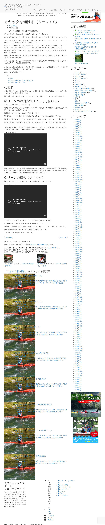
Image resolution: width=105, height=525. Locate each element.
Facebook (51, 516)
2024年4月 (78, 167)
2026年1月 (78, 134)
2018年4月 (78, 313)
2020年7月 (78, 258)
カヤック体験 (52, 10)
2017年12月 (79, 322)
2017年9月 (78, 328)
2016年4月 (78, 363)
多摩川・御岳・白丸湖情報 (83, 91)
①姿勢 (10, 78)
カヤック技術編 (12, 26)
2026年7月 (78, 122)
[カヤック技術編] (86, 15)
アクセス (71, 10)
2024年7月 (78, 163)
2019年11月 (79, 274)
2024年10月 (79, 157)
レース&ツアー (64, 489)
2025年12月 (79, 136)
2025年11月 (79, 138)
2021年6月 (78, 235)
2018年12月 (79, 297)
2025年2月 (78, 151)
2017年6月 (78, 334)
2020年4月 (78, 264)
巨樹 (76, 97)
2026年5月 (78, 126)
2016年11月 (79, 349)
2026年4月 (78, 128)
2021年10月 (79, 227)
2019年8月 (78, 281)
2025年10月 (79, 140)
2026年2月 (78, 132)
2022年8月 (78, 206)
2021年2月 (78, 243)
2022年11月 (79, 200)
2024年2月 (78, 171)
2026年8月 (78, 120)
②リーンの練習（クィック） (17, 82)
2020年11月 (79, 250)
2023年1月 (78, 196)
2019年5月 (78, 287)
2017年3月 (78, 340)
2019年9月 (78, 278)
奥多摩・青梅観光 (80, 93)
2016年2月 (78, 367)
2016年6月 (78, 359)
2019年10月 (79, 276)
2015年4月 (78, 388)
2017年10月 (79, 326)
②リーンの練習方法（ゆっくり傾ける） (21, 80)
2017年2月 (78, 342)
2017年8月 (78, 330)
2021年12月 (79, 223)
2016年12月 (79, 346)
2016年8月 (78, 355)
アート (77, 72)
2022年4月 (78, 215)
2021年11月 (79, 225)
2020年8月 (78, 256)
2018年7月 (78, 307)
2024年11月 (79, 155)
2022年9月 (78, 204)
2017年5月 (78, 336)
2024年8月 (78, 161)
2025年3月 (78, 149)
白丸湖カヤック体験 (81, 103)
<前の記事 (7, 264)
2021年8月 (78, 231)
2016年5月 (78, 361)
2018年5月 (78, 311)
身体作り (77, 107)
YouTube (50, 520)
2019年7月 (78, 283)
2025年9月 (78, 142)
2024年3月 (78, 169)
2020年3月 (78, 266)
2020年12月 (79, 248)
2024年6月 (78, 165)
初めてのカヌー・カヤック (83, 89)
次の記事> (40, 264)
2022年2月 (78, 219)
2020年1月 (78, 270)
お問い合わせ (96, 10)
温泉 (76, 101)
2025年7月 (78, 144)
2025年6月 (78, 147)
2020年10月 (79, 252)
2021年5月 (78, 237)
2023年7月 (78, 184)
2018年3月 (78, 316)
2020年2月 (78, 268)
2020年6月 (78, 260)
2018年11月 (79, 299)
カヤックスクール (53, 248)
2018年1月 (78, 320)
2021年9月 (78, 229)
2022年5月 (78, 212)
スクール (62, 10)
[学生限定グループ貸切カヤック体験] (86, 404)
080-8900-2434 (49, 512)
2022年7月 (78, 208)
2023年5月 (78, 188)
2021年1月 (78, 245)
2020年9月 (78, 254)
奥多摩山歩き (79, 95)
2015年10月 (79, 375)
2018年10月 (79, 301)
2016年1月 (78, 369)
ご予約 (87, 10)
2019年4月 (78, 289)
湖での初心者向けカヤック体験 (40, 245)
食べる (77, 109)
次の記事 (63, 237)
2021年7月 (78, 233)
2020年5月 (78, 262)
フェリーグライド (39, 10)
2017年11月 (79, 324)
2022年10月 (79, 202)
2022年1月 (78, 221)
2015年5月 (78, 386)
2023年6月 (78, 186)
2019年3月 (78, 291)
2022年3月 (78, 217)
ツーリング (78, 84)
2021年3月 (78, 241)
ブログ (79, 10)
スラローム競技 (80, 78)
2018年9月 (78, 303)
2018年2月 (78, 318)
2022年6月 (78, 210)
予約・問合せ (63, 495)
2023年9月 (78, 182)
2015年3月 (78, 390)
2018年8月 (78, 305)
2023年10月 (79, 180)
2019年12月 (79, 272)
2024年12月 (79, 153)
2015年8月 (78, 379)
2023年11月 (79, 177)
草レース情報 (79, 105)
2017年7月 (78, 332)
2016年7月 (78, 357)
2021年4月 (78, 239)
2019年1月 (78, 295)
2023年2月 (78, 194)
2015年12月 (79, 371)
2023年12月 (79, 175)
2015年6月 (78, 384)
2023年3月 (78, 192)
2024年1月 (78, 173)
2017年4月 (78, 338)
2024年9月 (78, 159)
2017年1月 (78, 344)
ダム (76, 80)
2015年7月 (78, 382)
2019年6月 (78, 285)
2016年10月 (79, 351)
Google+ (50, 518)
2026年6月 (78, 124)
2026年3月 (78, 130)
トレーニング (79, 86)
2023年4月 (78, 190)
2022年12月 (79, 198)
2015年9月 (78, 377)
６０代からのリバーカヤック (84, 111)
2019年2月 (78, 293)
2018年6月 (78, 309)
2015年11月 (79, 373)
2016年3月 (78, 365)
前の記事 (9, 237)
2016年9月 (78, 353)
